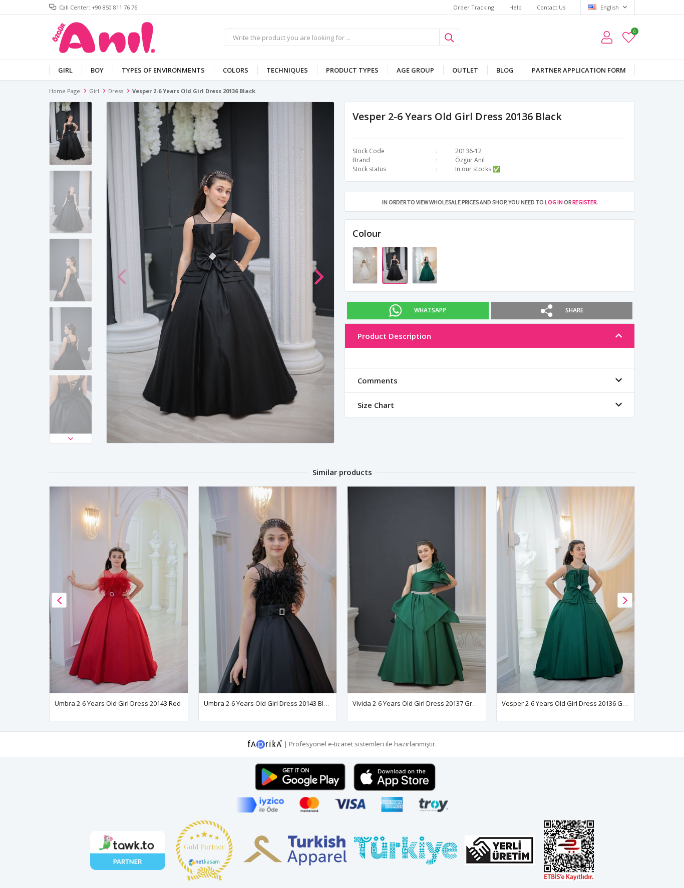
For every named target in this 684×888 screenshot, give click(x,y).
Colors (235, 70)
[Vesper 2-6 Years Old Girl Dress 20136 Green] (425, 264)
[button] (70, 438)
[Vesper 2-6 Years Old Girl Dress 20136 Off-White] (366, 264)
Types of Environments (163, 70)
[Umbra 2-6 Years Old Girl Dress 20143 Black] (268, 590)
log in (554, 202)
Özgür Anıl (470, 160)
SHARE (574, 310)
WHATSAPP (430, 310)
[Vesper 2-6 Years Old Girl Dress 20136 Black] (395, 264)
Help (515, 7)
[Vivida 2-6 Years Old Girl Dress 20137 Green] (417, 590)
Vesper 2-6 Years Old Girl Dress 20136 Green (569, 703)
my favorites (634, 33)
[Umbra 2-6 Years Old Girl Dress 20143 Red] (119, 590)
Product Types (352, 70)
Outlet (465, 70)
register (584, 202)
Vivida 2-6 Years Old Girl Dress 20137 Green (418, 703)
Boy (97, 70)
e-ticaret (340, 743)
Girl (65, 70)
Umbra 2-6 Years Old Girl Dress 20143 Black (269, 703)
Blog (505, 70)
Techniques (287, 70)
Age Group (415, 70)
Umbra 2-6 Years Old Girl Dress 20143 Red (118, 703)
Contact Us (551, 7)
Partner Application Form (579, 70)
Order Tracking (473, 7)
